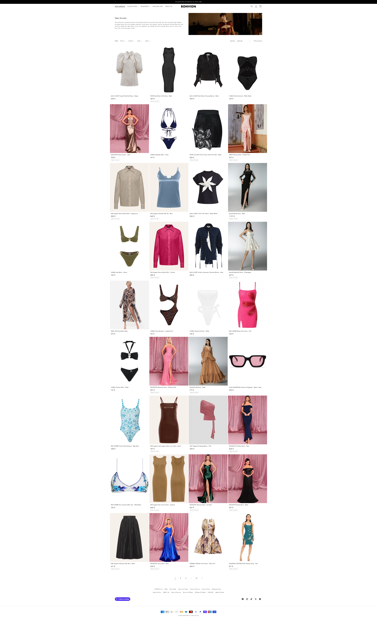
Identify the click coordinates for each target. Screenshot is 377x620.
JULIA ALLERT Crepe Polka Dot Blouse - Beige (124, 96)
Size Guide (173, 589)
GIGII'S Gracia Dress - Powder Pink (239, 155)
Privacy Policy (206, 589)
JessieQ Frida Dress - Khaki (197, 387)
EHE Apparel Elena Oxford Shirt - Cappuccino (124, 213)
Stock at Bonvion (176, 592)
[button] (133, 6)
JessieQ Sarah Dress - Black (237, 213)
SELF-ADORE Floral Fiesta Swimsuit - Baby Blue (125, 446)
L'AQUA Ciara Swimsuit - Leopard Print (161, 331)
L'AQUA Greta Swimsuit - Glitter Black (240, 96)
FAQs (166, 589)
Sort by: (232, 41)
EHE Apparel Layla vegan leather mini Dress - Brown (165, 446)
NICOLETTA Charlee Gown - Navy (239, 446)
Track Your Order (183, 589)
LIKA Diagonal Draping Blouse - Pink (200, 446)
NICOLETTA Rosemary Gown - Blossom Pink (163, 387)
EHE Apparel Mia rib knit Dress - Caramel (162, 505)
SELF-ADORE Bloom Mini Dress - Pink (240, 331)
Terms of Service (195, 589)
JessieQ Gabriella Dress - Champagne (240, 272)
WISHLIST (210, 592)
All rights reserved (194, 615)
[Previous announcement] (115, 2)
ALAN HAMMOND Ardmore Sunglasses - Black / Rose (245, 387)
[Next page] (202, 578)
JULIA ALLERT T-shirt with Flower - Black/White (203, 213)
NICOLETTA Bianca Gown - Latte (120, 155)
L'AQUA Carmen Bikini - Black (120, 387)
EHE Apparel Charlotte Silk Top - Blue (161, 213)
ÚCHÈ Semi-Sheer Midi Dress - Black (161, 96)
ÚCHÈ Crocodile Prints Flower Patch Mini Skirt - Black (205, 155)
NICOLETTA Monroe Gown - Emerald (201, 505)
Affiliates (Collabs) (200, 592)
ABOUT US (166, 592)
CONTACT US (158, 589)
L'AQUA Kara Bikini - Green (119, 272)
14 (196, 578)
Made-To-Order (219, 592)
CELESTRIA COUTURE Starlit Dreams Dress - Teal (243, 563)
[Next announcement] (261, 2)
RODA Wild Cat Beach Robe (119, 331)
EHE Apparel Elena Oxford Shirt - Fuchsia (162, 272)
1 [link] (175, 578)
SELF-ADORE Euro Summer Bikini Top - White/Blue (126, 505)
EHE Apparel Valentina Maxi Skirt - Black (123, 563)
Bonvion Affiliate (188, 592)
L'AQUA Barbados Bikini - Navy (159, 155)
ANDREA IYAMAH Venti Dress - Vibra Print (202, 563)
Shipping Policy (216, 589)
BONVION (186, 615)
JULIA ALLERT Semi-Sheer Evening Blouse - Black (204, 96)
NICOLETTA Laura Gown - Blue (159, 563)
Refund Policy (157, 592)
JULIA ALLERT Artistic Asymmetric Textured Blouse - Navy (206, 272)
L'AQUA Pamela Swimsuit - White (199, 331)
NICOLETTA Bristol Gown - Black (238, 505)
